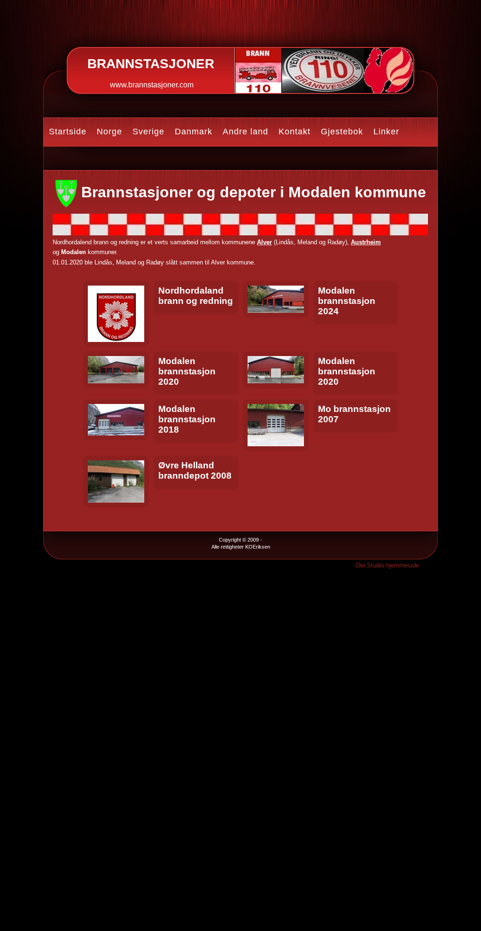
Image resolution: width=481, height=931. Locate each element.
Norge (109, 131)
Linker (386, 131)
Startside (67, 131)
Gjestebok (342, 131)
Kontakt (294, 131)
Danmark (193, 131)
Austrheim (366, 242)
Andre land (245, 131)
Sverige (148, 131)
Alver (264, 242)
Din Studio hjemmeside (387, 565)
